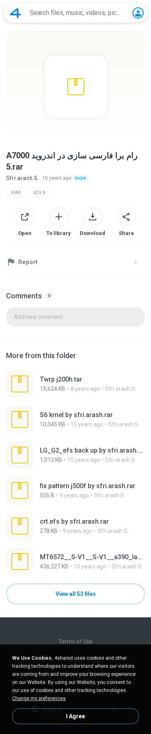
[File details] (75, 384)
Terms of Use (75, 641)
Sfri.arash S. (22, 178)
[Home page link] (15, 13)
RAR (16, 192)
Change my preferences (39, 698)
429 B (39, 192)
